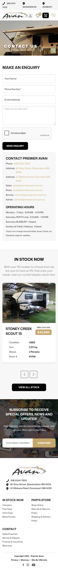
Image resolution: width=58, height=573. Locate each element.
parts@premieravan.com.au (28, 190)
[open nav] (53, 15)
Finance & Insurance (12, 541)
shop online (37, 505)
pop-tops (7, 508)
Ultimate (43, 560)
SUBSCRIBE (44, 442)
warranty (7, 545)
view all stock (29, 387)
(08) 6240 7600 (22, 163)
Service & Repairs (11, 537)
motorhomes (8, 516)
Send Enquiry (15, 145)
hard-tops (7, 512)
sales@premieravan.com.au (28, 185)
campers (7, 505)
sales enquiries (9, 533)
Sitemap (25, 560)
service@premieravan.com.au (30, 194)
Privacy (14, 560)
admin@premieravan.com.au (29, 199)
